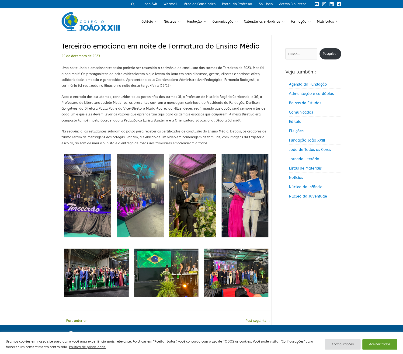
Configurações (343, 344)
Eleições (296, 131)
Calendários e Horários (262, 22)
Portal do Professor (237, 4)
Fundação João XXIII (307, 140)
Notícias (296, 177)
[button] (133, 4)
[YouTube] (316, 4)
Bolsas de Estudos (305, 103)
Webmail (170, 4)
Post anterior (74, 321)
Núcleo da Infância (306, 187)
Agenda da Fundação (308, 84)
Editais (295, 121)
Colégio (147, 22)
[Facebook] (339, 4)
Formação (298, 22)
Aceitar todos (379, 344)
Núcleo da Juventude (308, 196)
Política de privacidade (87, 347)
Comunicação (222, 22)
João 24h (150, 4)
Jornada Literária (304, 159)
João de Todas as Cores (310, 149)
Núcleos (170, 22)
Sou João (266, 4)
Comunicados (301, 112)
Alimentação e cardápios (311, 93)
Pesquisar (330, 54)
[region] (201, 343)
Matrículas (325, 22)
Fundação (194, 22)
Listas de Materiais (305, 168)
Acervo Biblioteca (292, 4)
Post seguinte (258, 321)
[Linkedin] (331, 4)
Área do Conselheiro (199, 4)
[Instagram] (324, 4)
